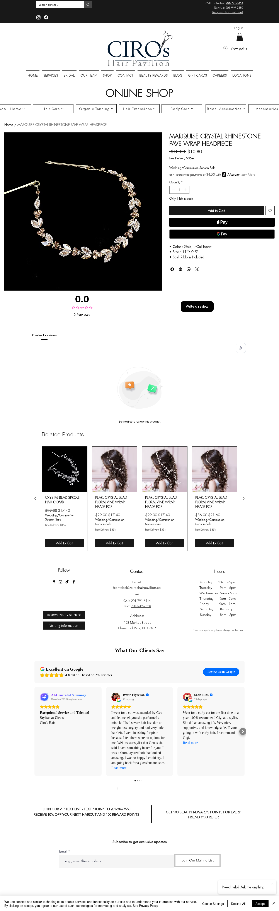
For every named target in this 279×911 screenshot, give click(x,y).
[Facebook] (46, 17)
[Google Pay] (222, 234)
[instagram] (60, 582)
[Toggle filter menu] (241, 348)
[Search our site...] (88, 4)
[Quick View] (64, 469)
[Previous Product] (35, 498)
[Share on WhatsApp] (188, 269)
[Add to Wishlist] (270, 210)
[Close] (273, 904)
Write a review (197, 306)
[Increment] (186, 190)
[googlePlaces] (54, 582)
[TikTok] (67, 582)
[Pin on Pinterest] (180, 269)
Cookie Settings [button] (213, 903)
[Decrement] (172, 190)
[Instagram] (38, 17)
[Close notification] (272, 884)
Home (8, 124)
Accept (260, 903)
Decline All (238, 903)
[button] (239, 37)
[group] (139, 498)
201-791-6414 (234, 3)
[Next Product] (243, 498)
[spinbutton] (179, 190)
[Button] (141, 787)
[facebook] (73, 582)
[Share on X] (197, 269)
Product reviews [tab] (44, 335)
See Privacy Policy (145, 905)
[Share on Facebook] (172, 269)
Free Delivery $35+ (181, 158)
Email (63, 851)
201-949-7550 (234, 8)
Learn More (247, 174)
